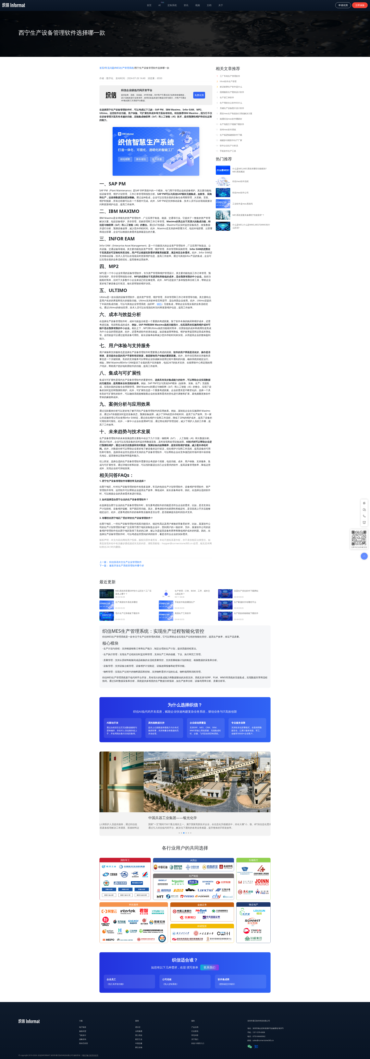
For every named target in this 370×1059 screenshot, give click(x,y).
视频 (197, 5)
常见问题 (109, 67)
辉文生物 (138, 1047)
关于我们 (194, 1039)
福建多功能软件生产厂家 (229, 140)
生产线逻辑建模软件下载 (229, 134)
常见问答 (194, 1035)
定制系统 (172, 5)
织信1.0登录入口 (197, 1043)
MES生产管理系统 (124, 67)
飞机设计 (82, 1035)
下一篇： (121, 565)
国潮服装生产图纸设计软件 (230, 92)
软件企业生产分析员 (227, 145)
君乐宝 (137, 1027)
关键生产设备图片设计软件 (230, 108)
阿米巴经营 (83, 1043)
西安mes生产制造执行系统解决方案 (234, 113)
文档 (209, 5)
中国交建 (138, 1043)
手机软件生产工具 (226, 151)
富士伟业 (138, 1035)
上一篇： (120, 562)
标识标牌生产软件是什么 (229, 86)
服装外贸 (82, 1031)
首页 (149, 5)
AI (161, 4)
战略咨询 (82, 1039)
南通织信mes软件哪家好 (229, 118)
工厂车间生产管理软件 (228, 76)
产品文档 (194, 1027)
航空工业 (138, 1039)
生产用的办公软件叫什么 (229, 102)
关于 (220, 5)
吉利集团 (138, 1031)
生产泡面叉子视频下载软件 (230, 124)
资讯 (186, 5)
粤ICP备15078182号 (90, 1055)
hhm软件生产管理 (226, 81)
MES (159, 304)
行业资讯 (194, 1031)
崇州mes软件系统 (226, 129)
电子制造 (82, 1027)
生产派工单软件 (225, 97)
